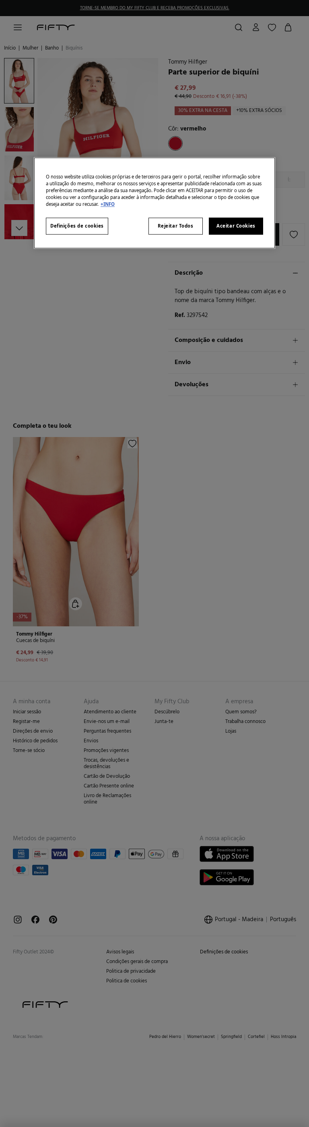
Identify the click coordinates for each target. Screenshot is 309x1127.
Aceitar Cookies (235, 226)
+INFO (108, 204)
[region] (154, 203)
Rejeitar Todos (176, 226)
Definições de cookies (77, 226)
